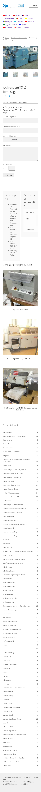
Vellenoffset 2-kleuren (10, 727)
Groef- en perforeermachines (13, 563)
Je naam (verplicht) (9, 117)
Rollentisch (6, 668)
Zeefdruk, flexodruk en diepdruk (14, 758)
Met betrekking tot (9, 136)
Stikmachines (7, 711)
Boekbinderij (7, 501)
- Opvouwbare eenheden (11, 452)
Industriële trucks (9, 571)
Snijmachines (7, 680)
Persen (5, 645)
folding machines (8, 555)
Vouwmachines (8, 738)
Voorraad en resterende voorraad (14, 734)
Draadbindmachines (9, 520)
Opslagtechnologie (9, 625)
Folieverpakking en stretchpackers (15, 559)
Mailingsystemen (8, 602)
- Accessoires (7, 432)
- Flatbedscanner (8, 444)
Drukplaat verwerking (10, 532)
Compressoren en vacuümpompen (14, 508)
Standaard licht (8, 692)
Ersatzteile (6, 544)
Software (6, 684)
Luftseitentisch (8, 590)
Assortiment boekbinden (11, 485)
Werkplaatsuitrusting (10, 750)
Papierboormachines (10, 633)
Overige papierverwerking (12, 629)
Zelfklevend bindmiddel (19, 38)
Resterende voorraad (10, 664)
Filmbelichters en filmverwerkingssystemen (18, 551)
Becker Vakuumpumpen (11, 493)
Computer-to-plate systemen (13, 512)
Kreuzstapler (7, 579)
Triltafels (6, 723)
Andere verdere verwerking (12, 477)
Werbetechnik (7, 746)
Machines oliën (8, 594)
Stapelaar (6, 699)
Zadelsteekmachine (9, 754)
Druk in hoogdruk (8, 528)
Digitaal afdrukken (9, 516)
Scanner (5, 676)
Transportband (8, 715)
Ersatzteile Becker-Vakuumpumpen (16, 497)
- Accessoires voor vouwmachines (14, 436)
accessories (7, 466)
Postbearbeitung (8, 653)
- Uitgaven (6, 456)
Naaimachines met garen (11, 610)
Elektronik (6, 540)
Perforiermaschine (9, 641)
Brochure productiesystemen (13, 505)
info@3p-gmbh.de (28, 783)
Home (7, 38)
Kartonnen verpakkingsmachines (14, 575)
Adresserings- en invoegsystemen (14, 470)
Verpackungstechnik (10, 731)
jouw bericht (7, 146)
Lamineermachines (9, 583)
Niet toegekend (8, 614)
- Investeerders (8, 448)
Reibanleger (7, 657)
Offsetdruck (7, 618)
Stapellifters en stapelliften (12, 707)
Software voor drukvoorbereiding (14, 688)
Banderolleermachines (10, 489)
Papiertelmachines (9, 637)
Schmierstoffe (7, 766)
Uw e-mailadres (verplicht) (11, 126)
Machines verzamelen (10, 598)
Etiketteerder (7, 548)
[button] (35, 49)
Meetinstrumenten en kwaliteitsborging (16, 606)
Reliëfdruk (6, 661)
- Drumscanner (7, 440)
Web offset (6, 742)
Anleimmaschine (8, 481)
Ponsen (5, 649)
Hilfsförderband (8, 567)
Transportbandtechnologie (12, 719)
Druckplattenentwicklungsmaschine (15, 524)
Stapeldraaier (7, 703)
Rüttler (5, 672)
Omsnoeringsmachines (10, 621)
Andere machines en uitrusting (13, 473)
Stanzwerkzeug (8, 696)
